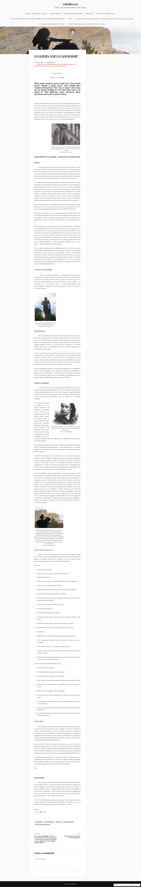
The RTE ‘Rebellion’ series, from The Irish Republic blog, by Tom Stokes (86, 24)
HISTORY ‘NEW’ (89, 13)
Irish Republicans (68, 821)
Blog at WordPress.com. (70, 884)
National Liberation (63, 64)
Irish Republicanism (50, 64)
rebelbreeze (70, 4)
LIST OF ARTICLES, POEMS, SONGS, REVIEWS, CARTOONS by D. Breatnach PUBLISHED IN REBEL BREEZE (38, 18)
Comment (75, 869)
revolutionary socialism (42, 824)
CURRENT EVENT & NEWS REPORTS (72, 13)
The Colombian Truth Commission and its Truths (51, 24)
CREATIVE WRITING (55, 13)
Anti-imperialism (49, 821)
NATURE (70, 18)
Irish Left (41, 64)
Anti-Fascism (38, 821)
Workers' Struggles (60, 66)
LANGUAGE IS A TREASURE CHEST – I (106, 13)
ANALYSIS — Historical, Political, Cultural (36, 13)
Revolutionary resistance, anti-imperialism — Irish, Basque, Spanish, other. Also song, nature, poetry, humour (104, 18)
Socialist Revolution (46, 66)
